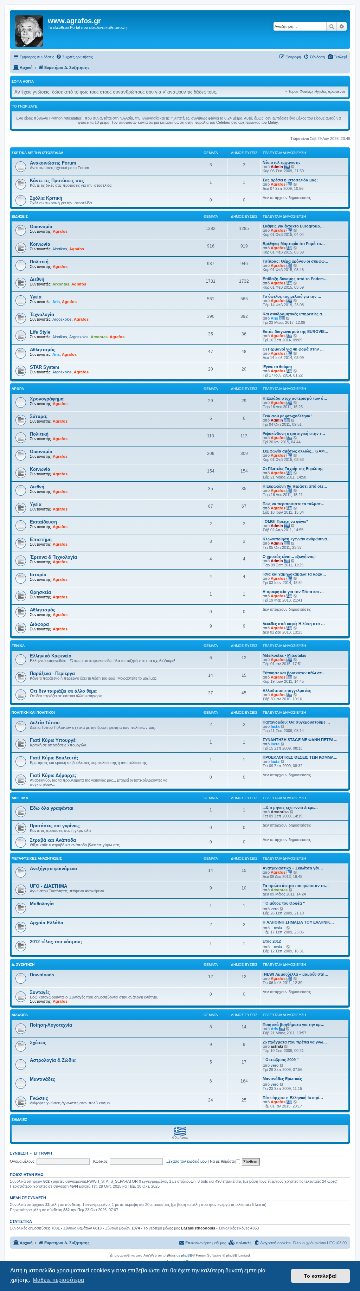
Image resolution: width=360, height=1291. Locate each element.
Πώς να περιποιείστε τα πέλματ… (293, 504)
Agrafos (278, 184)
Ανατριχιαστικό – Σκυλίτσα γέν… (293, 868)
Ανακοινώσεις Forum (53, 163)
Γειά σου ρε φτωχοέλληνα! (287, 416)
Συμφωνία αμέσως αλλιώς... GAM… (295, 451)
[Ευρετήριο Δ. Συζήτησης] (30, 29)
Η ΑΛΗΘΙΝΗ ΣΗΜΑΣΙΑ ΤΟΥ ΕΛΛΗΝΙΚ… (298, 922)
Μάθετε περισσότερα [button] (58, 1280)
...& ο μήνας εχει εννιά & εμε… (290, 807)
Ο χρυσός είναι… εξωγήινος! (289, 556)
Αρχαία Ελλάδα (46, 922)
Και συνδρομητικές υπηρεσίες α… (294, 314)
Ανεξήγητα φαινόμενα (53, 868)
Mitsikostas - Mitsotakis (284, 655)
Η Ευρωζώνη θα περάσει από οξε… (295, 486)
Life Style (40, 332)
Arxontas (60, 284)
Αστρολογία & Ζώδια (53, 1060)
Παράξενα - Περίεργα (52, 673)
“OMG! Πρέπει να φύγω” (285, 521)
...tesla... (278, 928)
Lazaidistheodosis (198, 1228)
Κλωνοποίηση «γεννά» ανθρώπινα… (297, 539)
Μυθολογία (42, 903)
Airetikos (59, 249)
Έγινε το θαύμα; (277, 367)
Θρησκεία (40, 592)
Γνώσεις (39, 1098)
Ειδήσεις (20, 216)
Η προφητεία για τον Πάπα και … (293, 592)
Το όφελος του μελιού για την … (292, 296)
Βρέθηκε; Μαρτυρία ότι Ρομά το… (294, 244)
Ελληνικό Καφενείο (50, 656)
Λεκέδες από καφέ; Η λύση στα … (294, 624)
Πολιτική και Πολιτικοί (33, 712)
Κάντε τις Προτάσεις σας (57, 180)
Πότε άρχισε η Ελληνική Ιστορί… (293, 1098)
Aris (56, 302)
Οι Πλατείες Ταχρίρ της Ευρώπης (293, 469)
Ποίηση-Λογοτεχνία (51, 1025)
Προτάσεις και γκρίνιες (55, 825)
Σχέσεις (38, 1042)
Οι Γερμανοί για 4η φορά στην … (293, 349)
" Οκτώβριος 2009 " (280, 1060)
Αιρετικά (20, 798)
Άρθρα (18, 389)
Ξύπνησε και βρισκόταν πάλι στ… (294, 673)
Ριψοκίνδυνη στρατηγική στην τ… (294, 433)
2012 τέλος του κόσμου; (56, 941)
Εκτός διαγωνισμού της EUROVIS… (295, 331)
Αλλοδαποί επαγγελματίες (287, 690)
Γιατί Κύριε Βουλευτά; (54, 757)
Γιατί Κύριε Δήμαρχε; (53, 775)
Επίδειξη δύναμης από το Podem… (295, 279)
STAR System (44, 367)
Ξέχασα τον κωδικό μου (186, 1161)
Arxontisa (280, 812)
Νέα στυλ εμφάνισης (282, 162)
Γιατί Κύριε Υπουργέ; (53, 740)
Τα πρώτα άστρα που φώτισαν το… (296, 886)
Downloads (42, 974)
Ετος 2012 (272, 941)
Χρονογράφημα (47, 399)
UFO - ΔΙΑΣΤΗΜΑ (48, 886)
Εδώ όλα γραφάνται (51, 808)
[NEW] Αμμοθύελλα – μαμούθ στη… (295, 974)
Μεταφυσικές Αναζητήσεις (37, 858)
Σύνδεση (19, 1153)
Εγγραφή (43, 1153)
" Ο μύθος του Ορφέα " (284, 903)
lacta (275, 726)
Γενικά (18, 646)
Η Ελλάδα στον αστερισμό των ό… (295, 398)
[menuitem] (337, 57)
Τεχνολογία (42, 314)
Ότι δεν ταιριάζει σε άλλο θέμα (63, 691)
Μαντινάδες (42, 1079)
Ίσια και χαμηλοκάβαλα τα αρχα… (294, 574)
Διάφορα (39, 624)
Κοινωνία (40, 244)
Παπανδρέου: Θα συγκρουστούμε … (296, 722)
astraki (277, 1046)
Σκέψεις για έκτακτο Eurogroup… (293, 226)
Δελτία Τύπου (45, 722)
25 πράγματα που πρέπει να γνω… (295, 1042)
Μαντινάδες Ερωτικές (282, 1079)
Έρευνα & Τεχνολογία (53, 557)
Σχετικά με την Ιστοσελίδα (37, 153)
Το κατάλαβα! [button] (320, 1276)
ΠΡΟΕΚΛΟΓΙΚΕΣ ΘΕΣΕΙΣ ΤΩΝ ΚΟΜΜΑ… (300, 757)
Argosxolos (62, 319)
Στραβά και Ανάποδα (53, 840)
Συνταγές (40, 992)
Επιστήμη (41, 539)
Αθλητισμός (43, 349)
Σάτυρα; (38, 416)
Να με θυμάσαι (223, 1161)
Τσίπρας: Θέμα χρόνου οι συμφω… (295, 261)
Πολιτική (39, 261)
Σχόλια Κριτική (46, 198)
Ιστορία (38, 574)
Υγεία (35, 297)
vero (274, 909)
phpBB (186, 1255)
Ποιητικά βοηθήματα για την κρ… (293, 1024)
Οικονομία (41, 226)
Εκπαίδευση (43, 522)
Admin (277, 167)
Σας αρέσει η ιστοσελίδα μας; (290, 180)
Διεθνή (37, 279)
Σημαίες (19, 1120)
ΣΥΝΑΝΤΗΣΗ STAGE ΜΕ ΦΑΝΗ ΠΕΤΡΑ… (300, 740)
